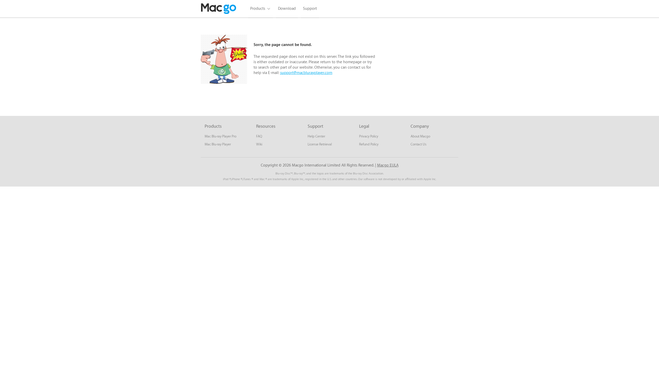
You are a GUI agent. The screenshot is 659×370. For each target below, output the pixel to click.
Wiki (259, 144)
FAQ (259, 136)
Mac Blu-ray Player (218, 144)
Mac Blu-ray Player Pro (220, 136)
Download (287, 8)
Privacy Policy (368, 136)
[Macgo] (219, 8)
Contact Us (418, 144)
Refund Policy (368, 144)
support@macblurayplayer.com (306, 73)
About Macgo (420, 136)
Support (310, 8)
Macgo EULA (387, 165)
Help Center (316, 136)
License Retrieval (320, 144)
